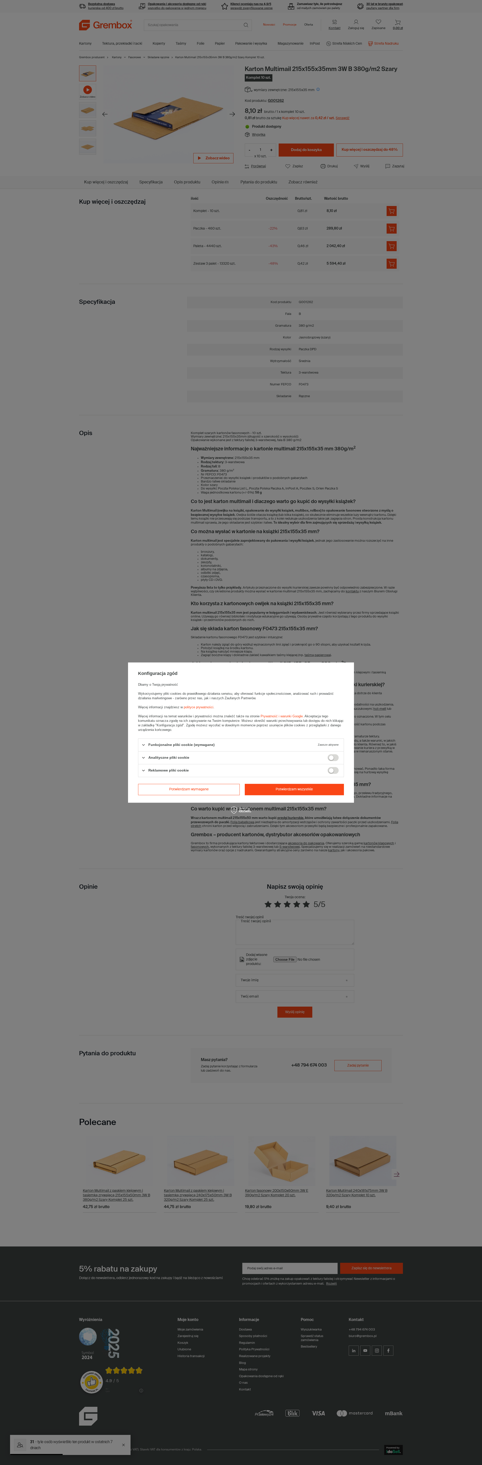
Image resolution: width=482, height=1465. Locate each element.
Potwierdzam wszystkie (294, 789)
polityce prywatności (198, 707)
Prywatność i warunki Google (282, 716)
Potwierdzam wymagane (189, 789)
